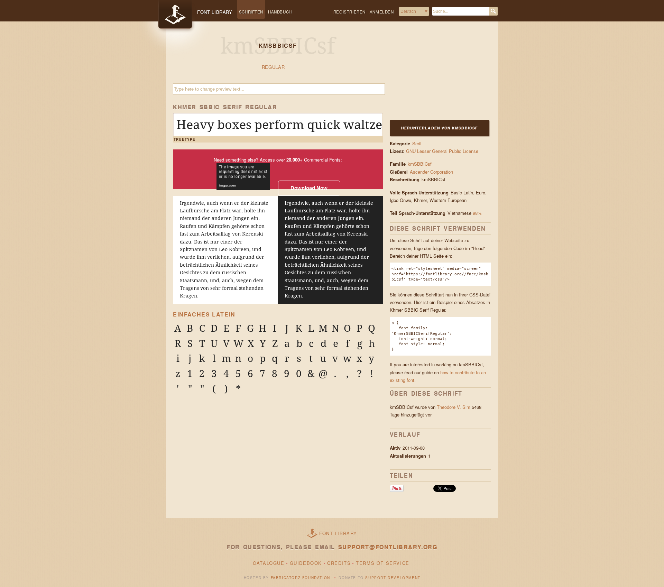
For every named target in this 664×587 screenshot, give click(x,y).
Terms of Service (382, 563)
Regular (273, 67)
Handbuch (280, 12)
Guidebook (306, 563)
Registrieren (349, 12)
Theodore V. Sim (453, 407)
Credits (339, 563)
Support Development (392, 577)
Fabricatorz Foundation (300, 577)
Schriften (251, 12)
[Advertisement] (433, 75)
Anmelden (382, 12)
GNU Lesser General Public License (442, 151)
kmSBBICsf (420, 163)
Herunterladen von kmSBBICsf (439, 127)
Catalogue (268, 563)
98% (477, 213)
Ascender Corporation (432, 171)
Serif (417, 143)
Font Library (338, 533)
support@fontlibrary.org (387, 547)
